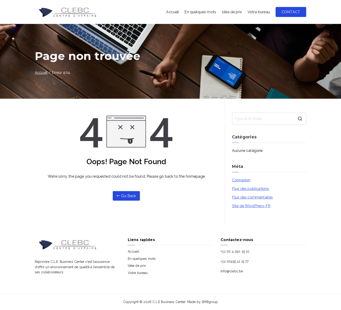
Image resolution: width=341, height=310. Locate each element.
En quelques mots (200, 12)
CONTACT (291, 12)
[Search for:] (269, 118)
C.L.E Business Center (168, 302)
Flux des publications (250, 188)
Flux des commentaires (252, 197)
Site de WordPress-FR (251, 206)
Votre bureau (259, 12)
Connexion (241, 180)
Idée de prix (232, 12)
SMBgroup (210, 302)
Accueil (172, 12)
